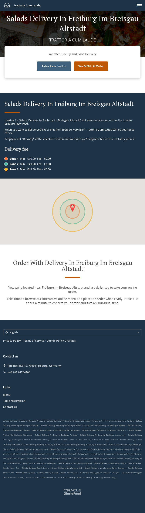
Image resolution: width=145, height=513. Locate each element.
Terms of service (33, 340)
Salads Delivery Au (68, 472)
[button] (139, 5)
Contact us (10, 407)
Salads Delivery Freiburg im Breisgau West (70, 449)
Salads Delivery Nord (25, 472)
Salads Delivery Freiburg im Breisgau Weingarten (49, 458)
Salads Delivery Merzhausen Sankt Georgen (105, 468)
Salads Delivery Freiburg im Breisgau (39, 463)
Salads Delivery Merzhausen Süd (67, 468)
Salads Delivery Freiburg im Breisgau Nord (29, 449)
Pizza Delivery (18, 477)
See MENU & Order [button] (91, 66)
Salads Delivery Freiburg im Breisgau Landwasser (103, 435)
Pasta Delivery (32, 477)
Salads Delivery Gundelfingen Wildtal (75, 463)
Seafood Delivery (85, 477)
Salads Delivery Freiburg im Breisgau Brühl (61, 425)
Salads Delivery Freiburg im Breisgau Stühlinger (68, 420)
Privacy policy (12, 340)
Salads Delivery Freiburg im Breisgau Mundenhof (85, 444)
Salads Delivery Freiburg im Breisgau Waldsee (56, 435)
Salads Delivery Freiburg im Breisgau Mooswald (112, 449)
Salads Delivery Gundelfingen (35, 468)
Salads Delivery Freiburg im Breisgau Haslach (55, 453)
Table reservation (14, 401)
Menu (6, 394)
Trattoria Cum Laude (26, 5)
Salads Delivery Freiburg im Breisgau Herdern (113, 420)
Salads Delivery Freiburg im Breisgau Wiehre (104, 425)
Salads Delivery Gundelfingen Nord (110, 463)
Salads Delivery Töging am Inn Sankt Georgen (99, 472)
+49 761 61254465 (19, 372)
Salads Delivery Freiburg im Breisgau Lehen (54, 439)
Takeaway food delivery (104, 477)
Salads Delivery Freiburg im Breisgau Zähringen (104, 430)
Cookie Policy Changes (61, 340)
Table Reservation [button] (54, 66)
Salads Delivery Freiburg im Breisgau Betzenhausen (55, 430)
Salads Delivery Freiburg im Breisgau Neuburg (24, 420)
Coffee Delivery (48, 477)
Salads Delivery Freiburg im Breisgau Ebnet (41, 444)
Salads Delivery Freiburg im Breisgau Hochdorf (97, 439)
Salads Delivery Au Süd (47, 472)
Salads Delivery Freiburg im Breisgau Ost (96, 453)
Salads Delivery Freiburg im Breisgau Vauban (94, 458)
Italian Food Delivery (66, 477)
